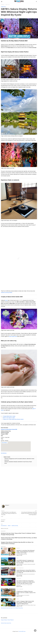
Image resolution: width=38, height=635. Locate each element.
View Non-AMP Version (22, 631)
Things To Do (7, 4)
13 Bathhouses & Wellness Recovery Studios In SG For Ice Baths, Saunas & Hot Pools (25, 592)
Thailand (8, 619)
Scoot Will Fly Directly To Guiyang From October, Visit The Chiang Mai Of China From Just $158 (25, 561)
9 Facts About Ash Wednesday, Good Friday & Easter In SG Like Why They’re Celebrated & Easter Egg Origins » (29, 513)
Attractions (18, 578)
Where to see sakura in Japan (9, 417)
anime (6, 300)
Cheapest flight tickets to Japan (9, 416)
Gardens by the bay (15, 525)
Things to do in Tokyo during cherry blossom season (13, 419)
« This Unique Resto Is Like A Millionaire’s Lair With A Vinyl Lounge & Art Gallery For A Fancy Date (8, 513)
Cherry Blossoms (4, 525)
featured (9, 525)
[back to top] (35, 630)
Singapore (2, 619)
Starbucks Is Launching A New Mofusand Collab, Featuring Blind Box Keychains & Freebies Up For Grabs (25, 551)
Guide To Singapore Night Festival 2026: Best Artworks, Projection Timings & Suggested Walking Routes (25, 602)
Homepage (2, 4)
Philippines (12, 619)
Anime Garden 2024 (13, 336)
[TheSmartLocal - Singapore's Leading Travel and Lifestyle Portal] (19, 1)
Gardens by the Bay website (6, 292)
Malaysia (5, 619)
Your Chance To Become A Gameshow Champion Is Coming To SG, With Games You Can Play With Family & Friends (25, 582)
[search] (36, 1)
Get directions (3, 453)
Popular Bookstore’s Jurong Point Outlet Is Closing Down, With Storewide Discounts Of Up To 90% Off (26, 571)
